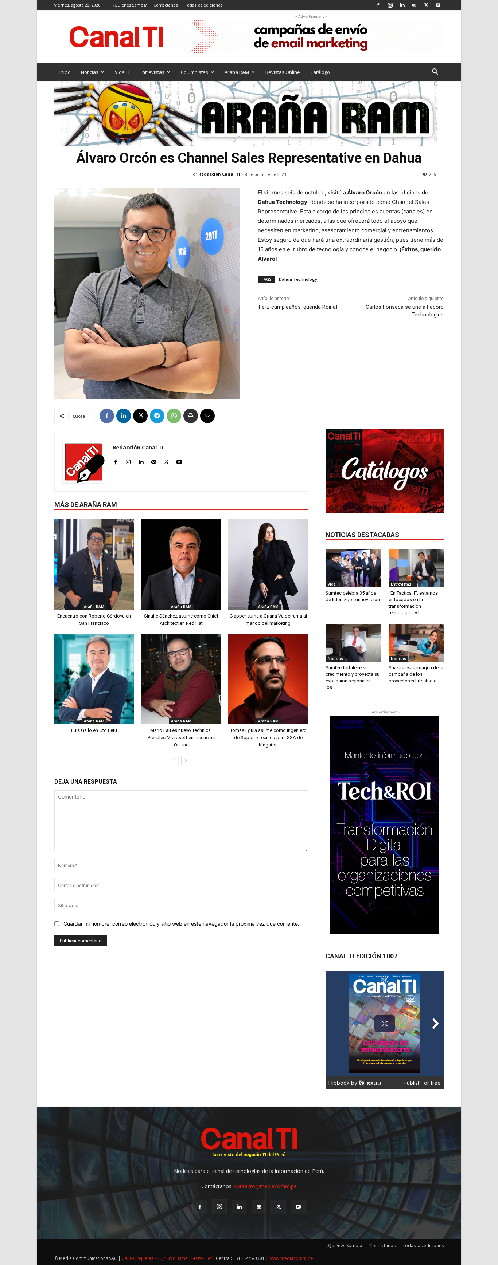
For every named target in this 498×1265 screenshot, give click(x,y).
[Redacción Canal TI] (83, 462)
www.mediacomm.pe (291, 1258)
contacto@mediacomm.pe (265, 1186)
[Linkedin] (402, 5)
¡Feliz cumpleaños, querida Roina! (297, 307)
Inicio (65, 72)
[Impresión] (190, 416)
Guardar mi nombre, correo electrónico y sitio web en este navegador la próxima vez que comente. (181, 924)
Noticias (89, 72)
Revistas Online (282, 72)
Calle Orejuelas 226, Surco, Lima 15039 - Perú (168, 1258)
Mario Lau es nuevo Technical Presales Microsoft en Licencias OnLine (181, 738)
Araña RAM (237, 72)
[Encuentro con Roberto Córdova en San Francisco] (94, 564)
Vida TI (122, 72)
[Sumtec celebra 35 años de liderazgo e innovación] (353, 568)
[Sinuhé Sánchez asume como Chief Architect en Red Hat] (181, 564)
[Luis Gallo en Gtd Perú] (94, 679)
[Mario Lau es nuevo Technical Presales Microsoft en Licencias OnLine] (181, 679)
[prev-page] (174, 760)
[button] (435, 72)
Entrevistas (152, 72)
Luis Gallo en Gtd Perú (94, 730)
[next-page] (185, 760)
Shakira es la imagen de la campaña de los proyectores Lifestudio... (416, 674)
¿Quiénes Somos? (130, 5)
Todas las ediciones (203, 5)
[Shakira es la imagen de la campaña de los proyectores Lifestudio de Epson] (416, 643)
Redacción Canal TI (219, 174)
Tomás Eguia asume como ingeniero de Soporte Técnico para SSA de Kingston (268, 738)
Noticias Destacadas (362, 535)
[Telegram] (157, 416)
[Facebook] (378, 5)
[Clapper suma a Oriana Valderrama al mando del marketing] (268, 564)
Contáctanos (165, 5)
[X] (426, 5)
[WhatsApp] (174, 416)
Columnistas (194, 72)
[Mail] (414, 5)
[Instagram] (390, 5)
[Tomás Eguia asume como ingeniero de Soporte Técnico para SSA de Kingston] (268, 679)
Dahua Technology (298, 279)
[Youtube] (438, 5)
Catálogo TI (322, 72)
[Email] (207, 416)
